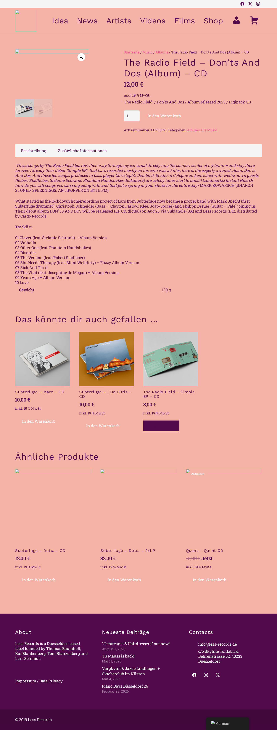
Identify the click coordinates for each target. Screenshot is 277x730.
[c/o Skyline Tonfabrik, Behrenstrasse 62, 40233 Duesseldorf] (193, 656)
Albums (161, 52)
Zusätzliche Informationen (82, 150)
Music (147, 52)
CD (203, 130)
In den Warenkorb (164, 115)
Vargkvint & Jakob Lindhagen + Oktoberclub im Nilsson (131, 671)
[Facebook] (242, 4)
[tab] (33, 150)
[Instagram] (258, 4)
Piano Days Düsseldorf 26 (125, 686)
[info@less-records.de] (193, 644)
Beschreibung (33, 150)
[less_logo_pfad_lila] (26, 21)
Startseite (131, 52)
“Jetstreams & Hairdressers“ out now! (136, 643)
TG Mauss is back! (118, 656)
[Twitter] (250, 4)
